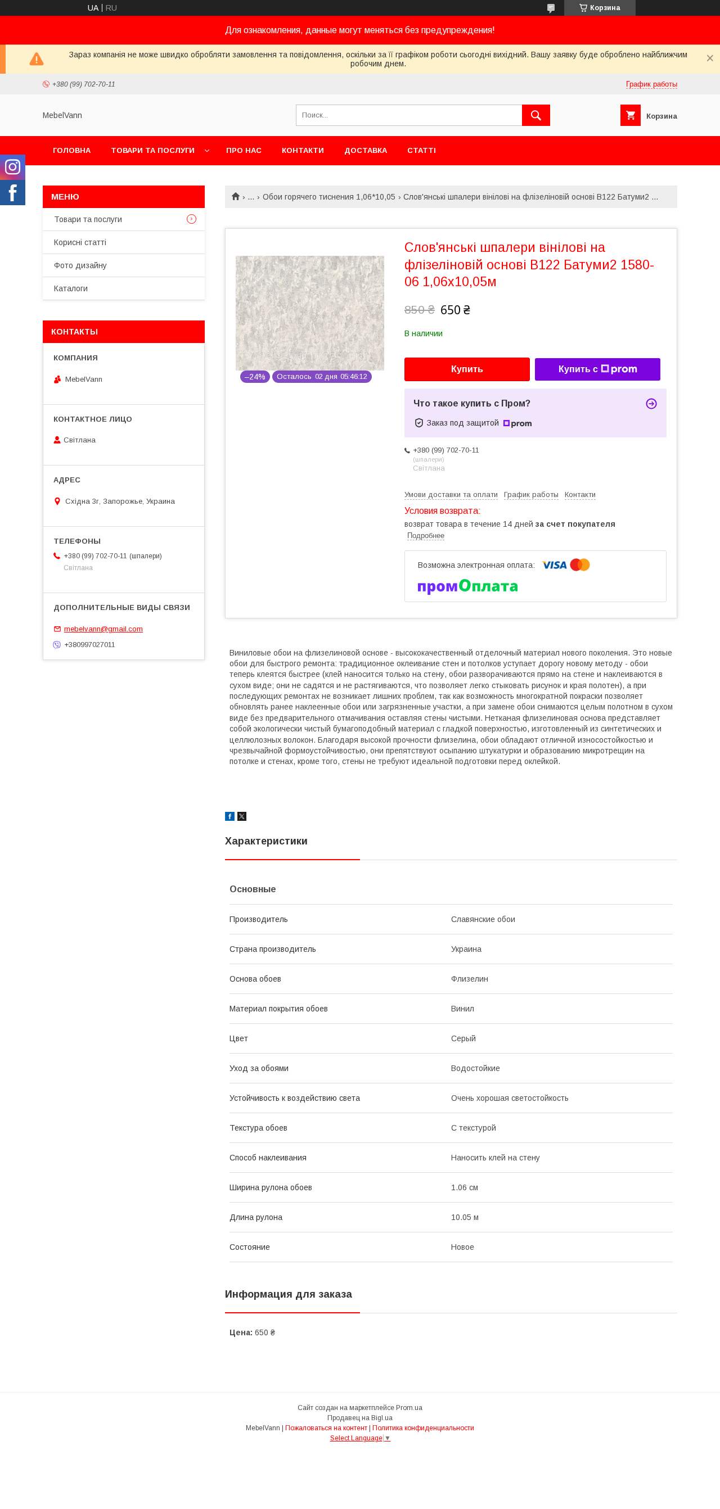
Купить (467, 369)
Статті (421, 150)
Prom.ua (409, 1408)
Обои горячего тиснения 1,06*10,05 (329, 196)
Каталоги (71, 288)
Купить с (578, 369)
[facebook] (230, 818)
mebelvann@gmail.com (103, 629)
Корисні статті (80, 242)
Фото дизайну (80, 265)
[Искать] (536, 115)
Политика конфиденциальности (423, 1428)
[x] (241, 818)
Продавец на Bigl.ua (360, 1418)
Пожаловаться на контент (326, 1428)
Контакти (303, 150)
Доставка (365, 150)
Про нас (244, 150)
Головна (72, 150)
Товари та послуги (153, 150)
